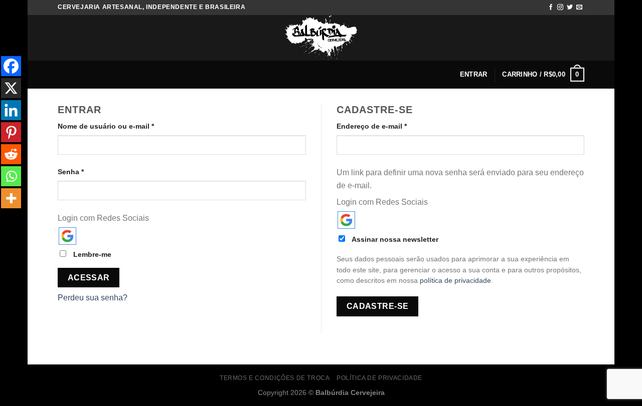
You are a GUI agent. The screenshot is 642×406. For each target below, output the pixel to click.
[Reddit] (11, 154)
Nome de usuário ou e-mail (106, 126)
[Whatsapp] (11, 176)
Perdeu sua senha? (92, 297)
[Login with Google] (67, 236)
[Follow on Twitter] (570, 7)
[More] (11, 198)
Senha (71, 172)
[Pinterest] (11, 132)
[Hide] (4, 218)
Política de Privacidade (379, 377)
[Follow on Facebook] (551, 7)
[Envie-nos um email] (579, 7)
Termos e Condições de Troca (275, 377)
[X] (11, 88)
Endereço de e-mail (372, 126)
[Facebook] (11, 66)
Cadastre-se (378, 306)
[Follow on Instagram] (560, 7)
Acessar (89, 277)
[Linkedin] (11, 110)
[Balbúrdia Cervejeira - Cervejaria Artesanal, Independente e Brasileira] (321, 38)
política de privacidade (455, 280)
